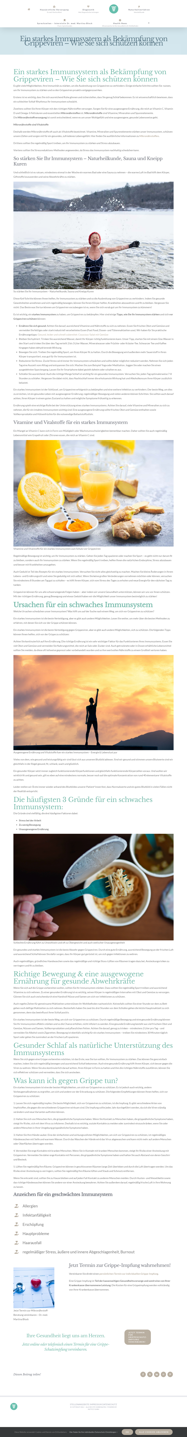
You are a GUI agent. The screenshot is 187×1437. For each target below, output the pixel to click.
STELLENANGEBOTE (80, 1404)
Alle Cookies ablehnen (154, 1432)
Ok (127, 1432)
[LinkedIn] (156, 1374)
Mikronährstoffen (149, 135)
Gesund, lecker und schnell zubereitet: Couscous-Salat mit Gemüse (73, 334)
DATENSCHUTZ (109, 1404)
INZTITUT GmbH (93, 1409)
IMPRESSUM (96, 1404)
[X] (149, 1374)
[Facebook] (143, 1374)
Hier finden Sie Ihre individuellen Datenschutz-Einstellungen (92, 1432)
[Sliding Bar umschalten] (111, 22)
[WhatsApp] (163, 1374)
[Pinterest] (170, 1374)
